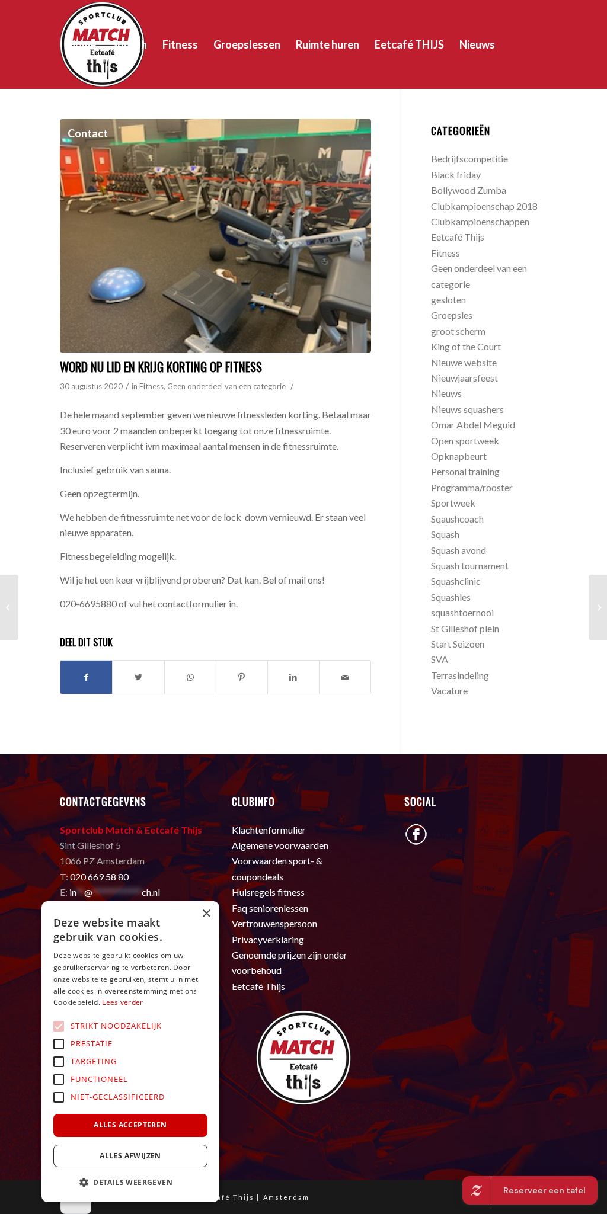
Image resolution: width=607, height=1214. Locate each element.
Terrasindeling (460, 675)
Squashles (451, 597)
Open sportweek (465, 440)
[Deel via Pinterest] (241, 677)
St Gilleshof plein (465, 628)
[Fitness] (215, 236)
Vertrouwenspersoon (274, 923)
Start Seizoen (457, 643)
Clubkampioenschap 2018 (484, 206)
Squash (445, 534)
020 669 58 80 (99, 876)
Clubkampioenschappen (480, 221)
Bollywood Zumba (468, 190)
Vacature (449, 690)
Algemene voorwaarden (280, 845)
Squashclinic (456, 581)
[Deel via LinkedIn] (293, 677)
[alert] (130, 1051)
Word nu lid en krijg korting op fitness (161, 366)
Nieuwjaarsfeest (464, 377)
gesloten (448, 299)
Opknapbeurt (459, 456)
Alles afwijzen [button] (130, 1156)
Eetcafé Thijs (457, 236)
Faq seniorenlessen (270, 908)
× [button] (206, 913)
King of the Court (466, 346)
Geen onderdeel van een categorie (226, 386)
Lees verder (122, 1002)
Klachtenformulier (269, 829)
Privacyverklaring (268, 939)
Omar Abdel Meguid (473, 424)
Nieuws (446, 393)
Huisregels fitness (268, 892)
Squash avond (458, 550)
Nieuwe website (464, 362)
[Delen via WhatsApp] (190, 677)
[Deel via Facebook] (86, 677)
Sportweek (453, 502)
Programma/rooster (472, 487)
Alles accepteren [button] (130, 1125)
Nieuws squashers (467, 409)
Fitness (151, 386)
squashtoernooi (462, 612)
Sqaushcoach (457, 518)
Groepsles (451, 315)
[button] (130, 1182)
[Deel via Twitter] (138, 677)
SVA (439, 659)
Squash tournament (470, 565)
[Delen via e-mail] (345, 677)
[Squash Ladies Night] (598, 607)
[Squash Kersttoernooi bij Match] (9, 607)
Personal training (465, 471)
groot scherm (458, 331)
